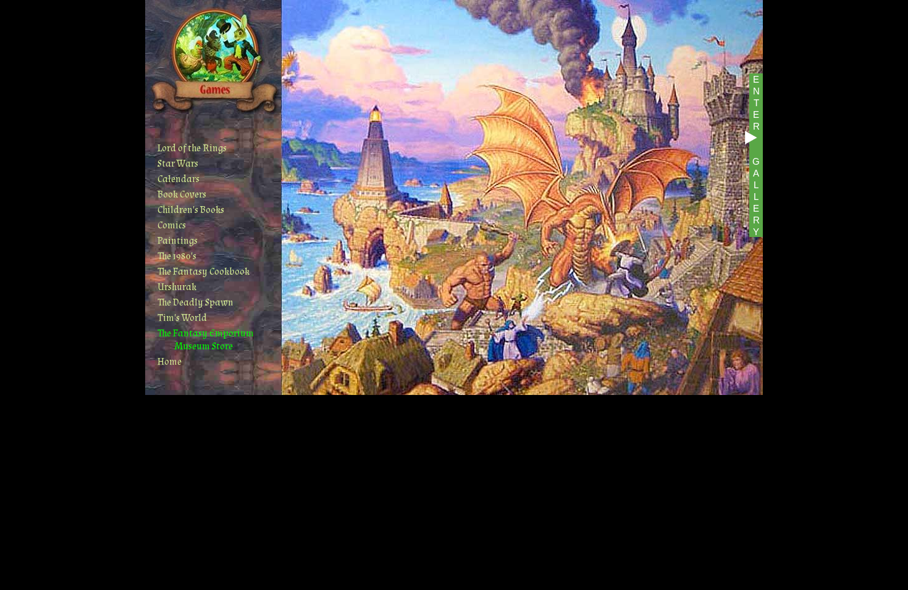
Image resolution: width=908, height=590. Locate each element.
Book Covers (182, 194)
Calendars (179, 179)
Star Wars (178, 163)
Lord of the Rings (192, 148)
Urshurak (177, 287)
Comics (172, 225)
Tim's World (182, 318)
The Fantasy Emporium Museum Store (206, 340)
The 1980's (177, 256)
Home (170, 361)
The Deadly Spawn (195, 302)
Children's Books (191, 210)
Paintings (178, 241)
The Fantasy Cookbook (204, 271)
